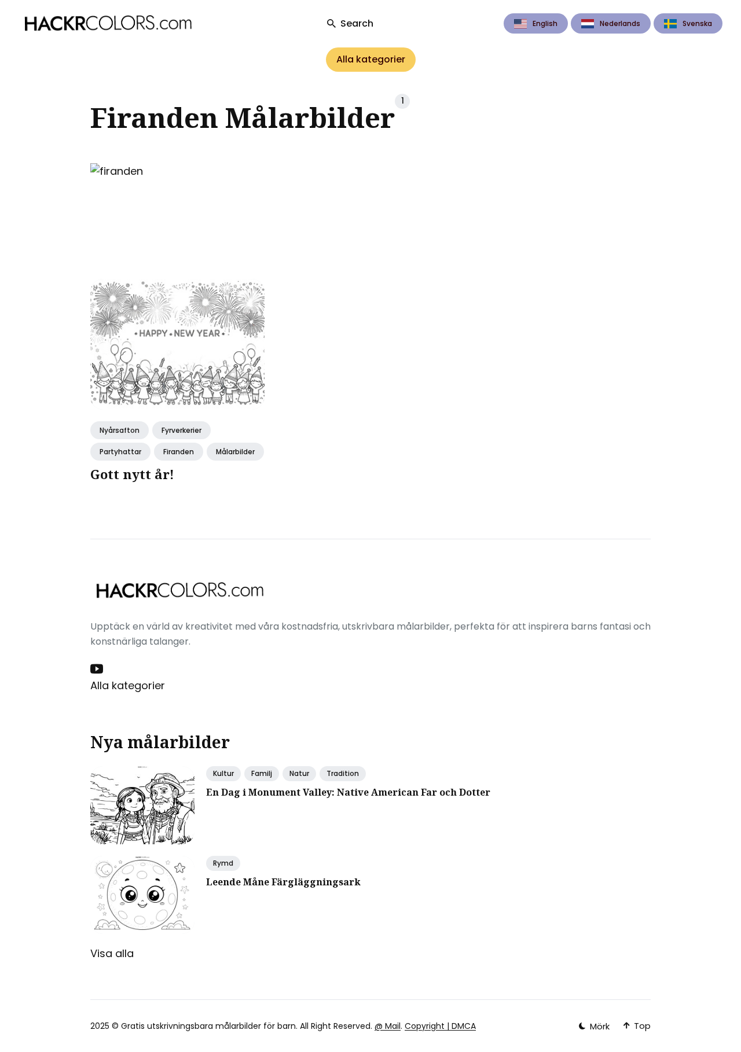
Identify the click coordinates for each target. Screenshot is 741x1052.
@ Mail (388, 1026)
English (545, 23)
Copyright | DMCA (440, 1026)
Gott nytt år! (132, 474)
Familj (261, 773)
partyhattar (120, 452)
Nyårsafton (120, 430)
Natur (299, 773)
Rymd (223, 863)
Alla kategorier (370, 59)
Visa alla (112, 953)
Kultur (223, 773)
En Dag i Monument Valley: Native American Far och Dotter (348, 792)
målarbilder (235, 452)
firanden (178, 452)
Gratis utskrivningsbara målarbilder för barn (208, 1026)
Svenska (697, 23)
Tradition (343, 773)
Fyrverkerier (181, 430)
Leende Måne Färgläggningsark (283, 882)
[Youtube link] (97, 669)
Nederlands (620, 23)
